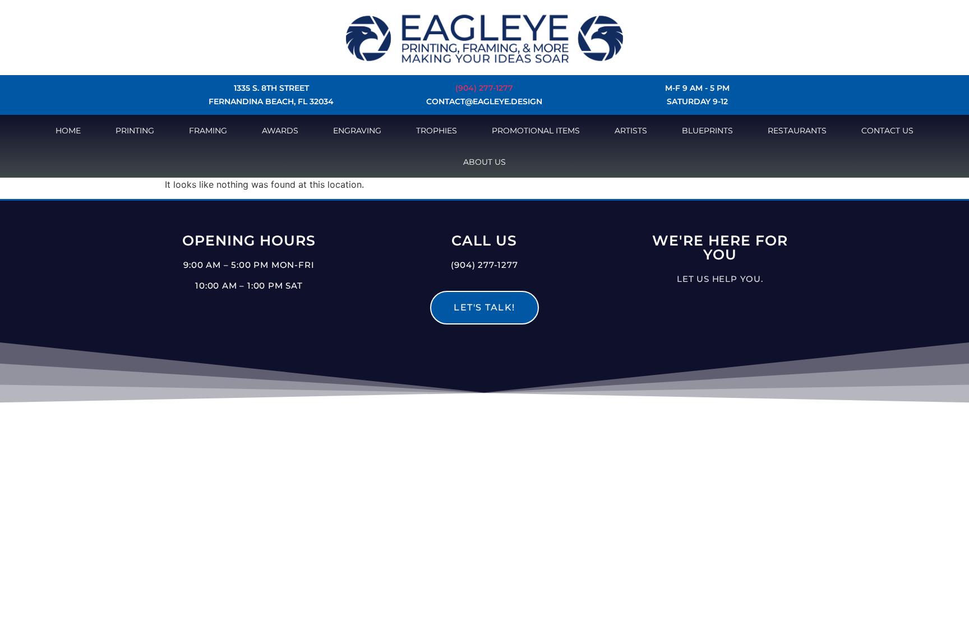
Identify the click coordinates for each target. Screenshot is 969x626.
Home (68, 131)
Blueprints (707, 131)
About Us (484, 162)
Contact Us (887, 131)
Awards (280, 131)
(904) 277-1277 (484, 88)
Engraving (357, 131)
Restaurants (797, 131)
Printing (135, 131)
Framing (208, 131)
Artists (631, 131)
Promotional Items (536, 131)
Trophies (436, 131)
